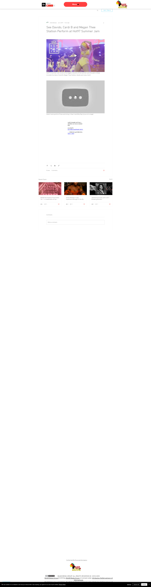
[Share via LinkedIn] (55, 166)
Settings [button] (129, 584)
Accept (144, 584)
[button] (97, 10)
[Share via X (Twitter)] (51, 166)
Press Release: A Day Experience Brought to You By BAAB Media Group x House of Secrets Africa (75, 199)
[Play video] (75, 55)
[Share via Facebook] (47, 166)
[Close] (149, 584)
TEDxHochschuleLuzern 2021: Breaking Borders (101, 199)
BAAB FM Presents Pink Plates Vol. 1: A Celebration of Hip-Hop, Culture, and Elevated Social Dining (50, 199)
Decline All (136, 584)
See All (110, 180)
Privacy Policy (62, 584)
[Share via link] (58, 166)
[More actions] (104, 23)
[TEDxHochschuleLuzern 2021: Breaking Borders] (101, 189)
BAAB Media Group (73, 578)
